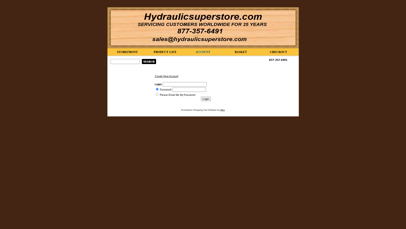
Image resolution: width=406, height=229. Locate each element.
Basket (241, 52)
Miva (222, 110)
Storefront (127, 52)
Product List (165, 52)
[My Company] (203, 27)
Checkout (278, 52)
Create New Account (166, 76)
